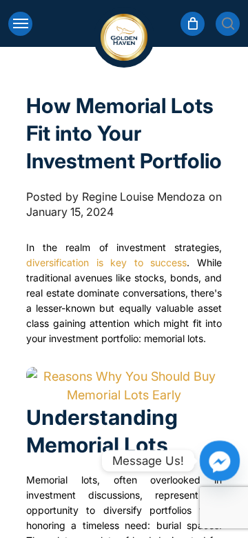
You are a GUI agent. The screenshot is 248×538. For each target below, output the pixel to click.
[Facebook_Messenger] (219, 460)
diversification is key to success (106, 262)
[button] (20, 24)
